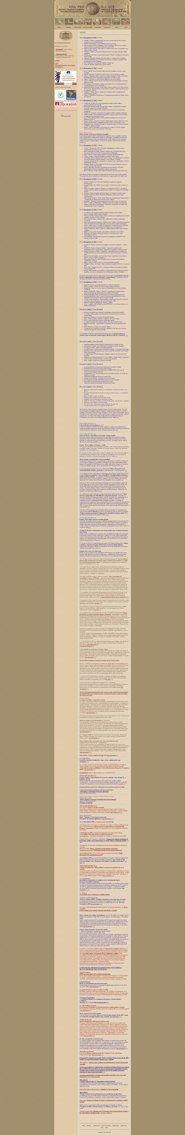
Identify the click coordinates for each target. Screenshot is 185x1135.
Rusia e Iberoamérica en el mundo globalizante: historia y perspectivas (103, 613)
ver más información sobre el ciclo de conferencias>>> (114, 597)
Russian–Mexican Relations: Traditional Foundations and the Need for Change (100, 660)
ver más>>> (98, 603)
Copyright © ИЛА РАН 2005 (104, 1132)
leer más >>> (109, 679)
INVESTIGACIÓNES (87, 27)
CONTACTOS (107, 27)
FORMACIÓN (97, 27)
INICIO (59, 27)
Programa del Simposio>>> (87, 646)
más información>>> (93, 644)
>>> (97, 564)
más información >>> (85, 752)
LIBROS (57, 60)
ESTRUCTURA (77, 27)
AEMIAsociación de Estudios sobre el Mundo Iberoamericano (65, 65)
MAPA (116, 27)
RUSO (126, 27)
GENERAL (68, 27)
